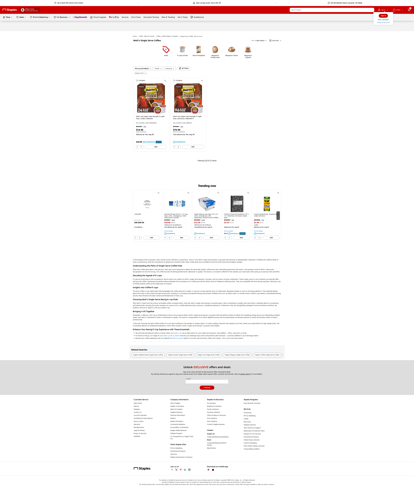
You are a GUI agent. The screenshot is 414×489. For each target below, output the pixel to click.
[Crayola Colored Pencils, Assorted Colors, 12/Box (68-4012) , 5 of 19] (266, 204)
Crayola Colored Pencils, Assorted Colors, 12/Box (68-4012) (266, 215)
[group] (147, 215)
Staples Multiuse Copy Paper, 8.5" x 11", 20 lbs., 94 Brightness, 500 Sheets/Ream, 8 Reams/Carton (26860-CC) (206, 216)
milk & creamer (178, 338)
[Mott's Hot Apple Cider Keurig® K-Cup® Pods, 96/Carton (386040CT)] (188, 98)
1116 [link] (262, 220)
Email (188, 379)
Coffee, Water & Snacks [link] (146, 36)
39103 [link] (173, 220)
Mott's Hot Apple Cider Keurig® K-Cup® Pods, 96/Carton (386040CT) (187, 117)
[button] (372, 9)
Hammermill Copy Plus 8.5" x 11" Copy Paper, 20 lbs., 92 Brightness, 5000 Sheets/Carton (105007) (176, 216)
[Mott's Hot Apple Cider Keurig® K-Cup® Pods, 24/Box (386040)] (151, 98)
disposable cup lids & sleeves (170, 336)
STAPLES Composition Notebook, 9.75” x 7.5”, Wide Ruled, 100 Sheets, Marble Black (236, 216)
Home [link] (135, 36)
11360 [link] (203, 220)
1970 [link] (144, 126)
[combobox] (332, 10)
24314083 (137, 214)
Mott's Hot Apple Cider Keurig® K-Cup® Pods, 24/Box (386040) (150, 117)
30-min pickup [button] (168, 231)
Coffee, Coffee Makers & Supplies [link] (167, 36)
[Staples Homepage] (10, 10)
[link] (69, 3)
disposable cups (176, 333)
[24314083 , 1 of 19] (147, 204)
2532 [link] (232, 220)
